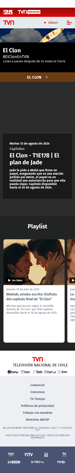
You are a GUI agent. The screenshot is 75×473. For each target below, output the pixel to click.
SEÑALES (53, 22)
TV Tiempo (37, 398)
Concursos (37, 391)
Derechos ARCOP (37, 419)
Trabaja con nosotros (37, 412)
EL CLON (34, 77)
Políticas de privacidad (37, 405)
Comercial (37, 385)
